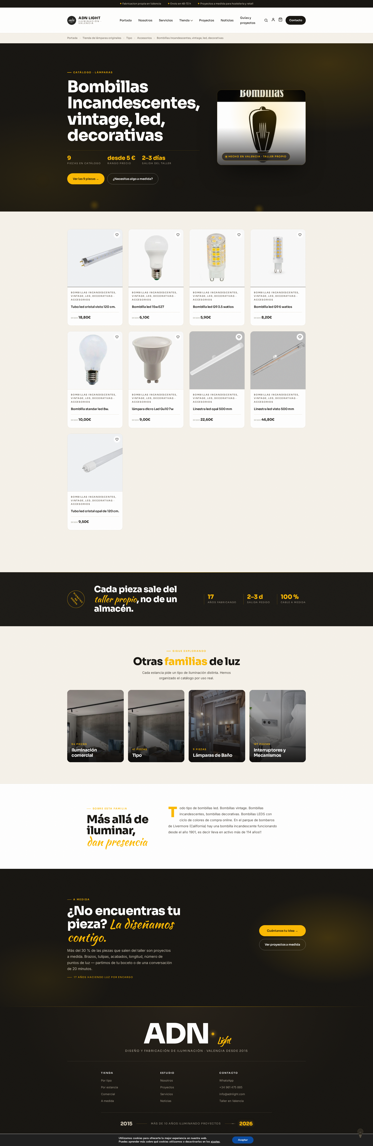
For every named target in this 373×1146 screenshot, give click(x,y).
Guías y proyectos (247, 20)
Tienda (184, 20)
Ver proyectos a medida (282, 944)
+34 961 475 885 (230, 1087)
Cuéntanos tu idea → (282, 931)
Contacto (295, 20)
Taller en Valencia (231, 1100)
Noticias (227, 20)
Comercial (108, 1094)
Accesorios (144, 38)
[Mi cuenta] (273, 20)
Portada (126, 20)
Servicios (166, 20)
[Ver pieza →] (95, 258)
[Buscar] (266, 20)
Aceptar (243, 1140)
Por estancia (109, 1087)
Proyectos (206, 20)
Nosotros (145, 20)
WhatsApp (226, 1080)
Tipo (129, 38)
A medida (107, 1100)
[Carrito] (280, 20)
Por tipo (106, 1080)
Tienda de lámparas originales (102, 38)
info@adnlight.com (232, 1094)
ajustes (215, 1141)
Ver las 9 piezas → (86, 179)
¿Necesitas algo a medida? (133, 179)
